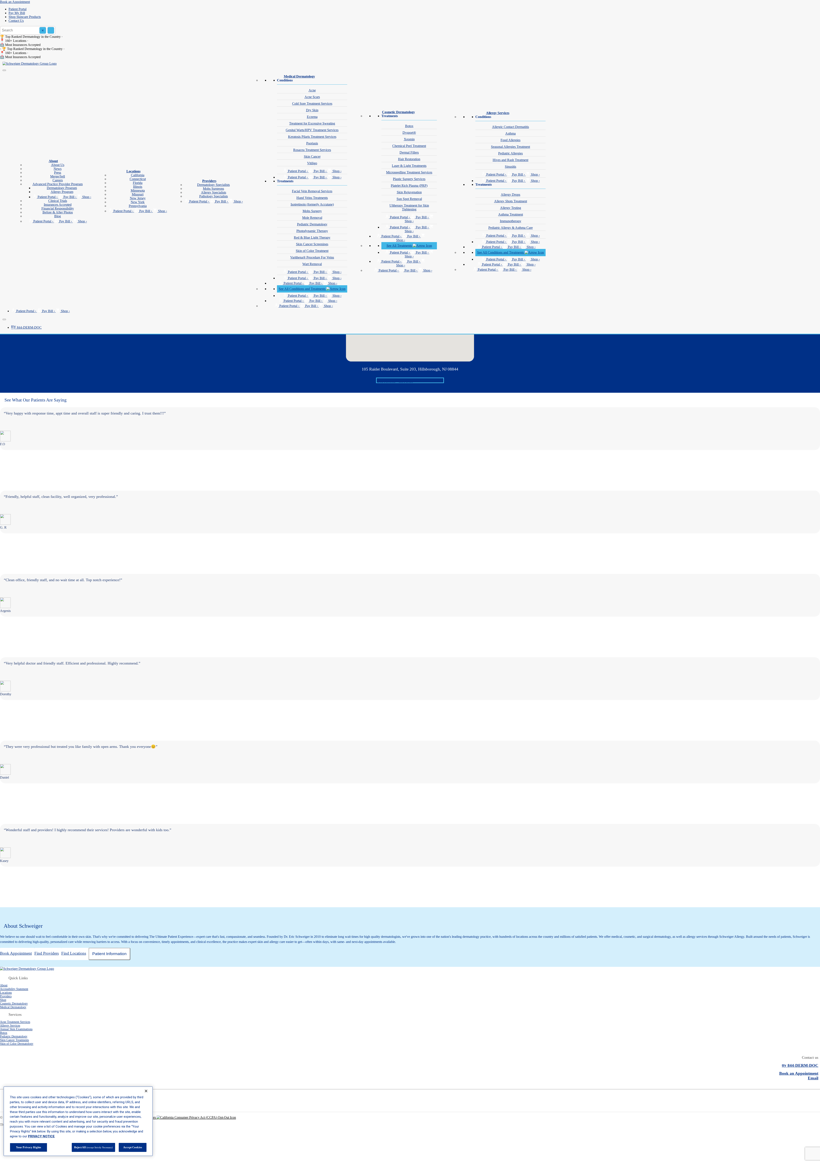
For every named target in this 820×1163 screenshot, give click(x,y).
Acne (312, 90)
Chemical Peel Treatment (409, 146)
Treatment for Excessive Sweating (312, 123)
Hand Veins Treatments (312, 198)
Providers (209, 181)
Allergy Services (497, 113)
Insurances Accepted (58, 204)
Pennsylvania (138, 206)
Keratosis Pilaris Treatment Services (312, 136)
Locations (133, 171)
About (53, 161)
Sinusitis (510, 166)
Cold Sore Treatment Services (312, 103)
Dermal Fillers (409, 152)
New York (138, 202)
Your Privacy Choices (141, 1117)
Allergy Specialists (213, 192)
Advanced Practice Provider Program (57, 184)
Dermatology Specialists (213, 185)
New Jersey (138, 198)
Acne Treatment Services (15, 1021)
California (137, 175)
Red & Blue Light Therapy (312, 237)
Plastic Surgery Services (409, 179)
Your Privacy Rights (28, 1147)
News (58, 169)
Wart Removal (312, 264)
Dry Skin (312, 110)
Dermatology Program (62, 188)
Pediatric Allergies (510, 153)
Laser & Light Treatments (409, 166)
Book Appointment (410, 380)
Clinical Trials (57, 201)
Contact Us (16, 20)
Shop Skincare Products (25, 17)
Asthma (510, 133)
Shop (3, 999)
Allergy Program (62, 192)
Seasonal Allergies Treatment (510, 146)
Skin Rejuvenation (409, 192)
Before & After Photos (57, 212)
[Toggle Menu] (4, 70)
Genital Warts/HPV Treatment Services (312, 130)
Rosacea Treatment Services (312, 150)
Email (813, 1078)
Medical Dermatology (299, 76)
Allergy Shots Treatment (510, 201)
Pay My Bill (17, 13)
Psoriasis (312, 143)
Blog (57, 216)
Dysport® (409, 132)
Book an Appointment (15, 2)
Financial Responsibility (57, 208)
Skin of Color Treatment (312, 251)
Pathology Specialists (213, 196)
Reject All (93, 1147)
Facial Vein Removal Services (312, 191)
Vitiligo (312, 163)
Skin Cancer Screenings (312, 244)
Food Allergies (510, 140)
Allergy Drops (510, 194)
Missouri (138, 194)
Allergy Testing (510, 208)
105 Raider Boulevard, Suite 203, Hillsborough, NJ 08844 (410, 369)
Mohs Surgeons (213, 188)
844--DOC (26, 327)
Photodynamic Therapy (312, 231)
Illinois (137, 186)
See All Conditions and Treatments (302, 289)
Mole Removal (312, 217)
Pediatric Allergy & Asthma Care (510, 227)
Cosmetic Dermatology (398, 112)
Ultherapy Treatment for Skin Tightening (409, 207)
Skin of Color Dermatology (16, 1043)
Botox (409, 126)
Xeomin (409, 139)
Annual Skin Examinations (16, 1029)
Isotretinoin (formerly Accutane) (312, 204)
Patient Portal (17, 9)
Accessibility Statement (14, 989)
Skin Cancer (312, 156)
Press (57, 172)
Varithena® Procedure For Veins (312, 257)
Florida (137, 183)
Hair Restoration (409, 159)
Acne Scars (312, 97)
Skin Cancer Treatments (14, 1040)
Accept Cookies (132, 1147)
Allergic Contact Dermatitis (510, 127)
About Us (57, 165)
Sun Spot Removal (409, 199)
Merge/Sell (57, 176)
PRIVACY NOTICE (41, 1136)
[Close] (4, 319)
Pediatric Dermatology (312, 224)
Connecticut (138, 179)
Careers (58, 180)
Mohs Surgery (312, 211)
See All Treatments (400, 245)
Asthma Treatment (510, 214)
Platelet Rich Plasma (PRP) (409, 185)
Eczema (312, 117)
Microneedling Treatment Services (409, 172)
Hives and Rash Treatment (510, 160)
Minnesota (138, 190)
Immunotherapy (510, 221)
